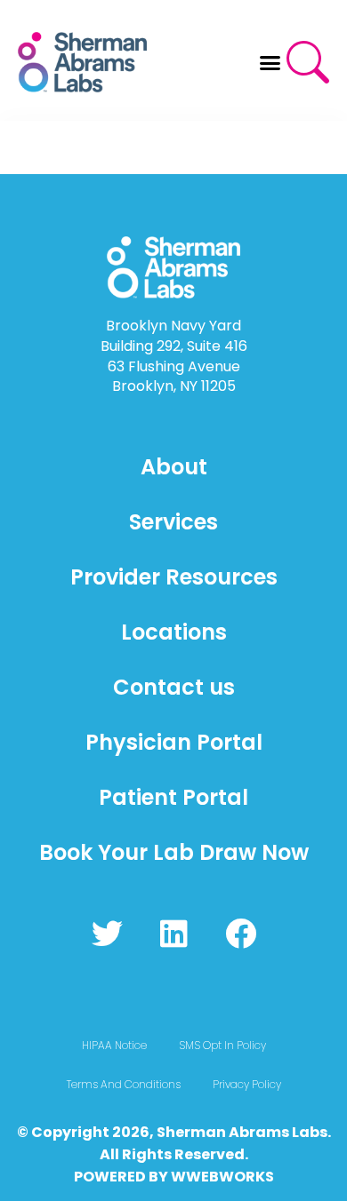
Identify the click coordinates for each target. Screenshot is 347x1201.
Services (173, 522)
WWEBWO (208, 1176)
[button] (270, 62)
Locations (174, 632)
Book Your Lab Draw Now (174, 852)
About (174, 466)
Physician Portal (173, 742)
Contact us (174, 687)
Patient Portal (173, 797)
